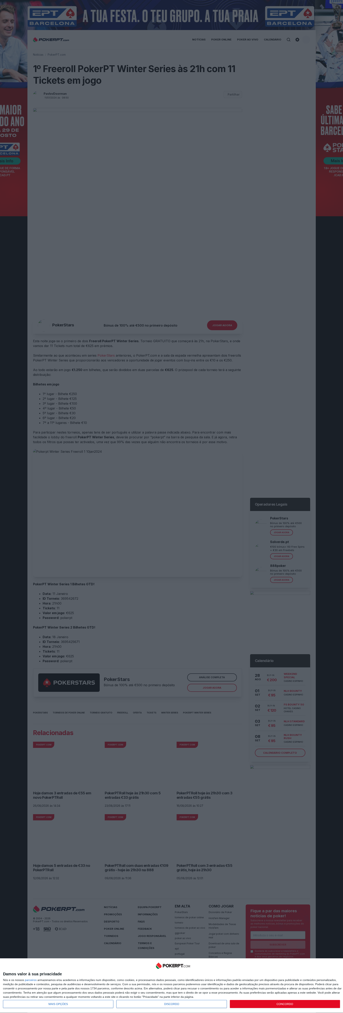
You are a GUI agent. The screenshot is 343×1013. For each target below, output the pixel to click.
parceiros (31, 980)
